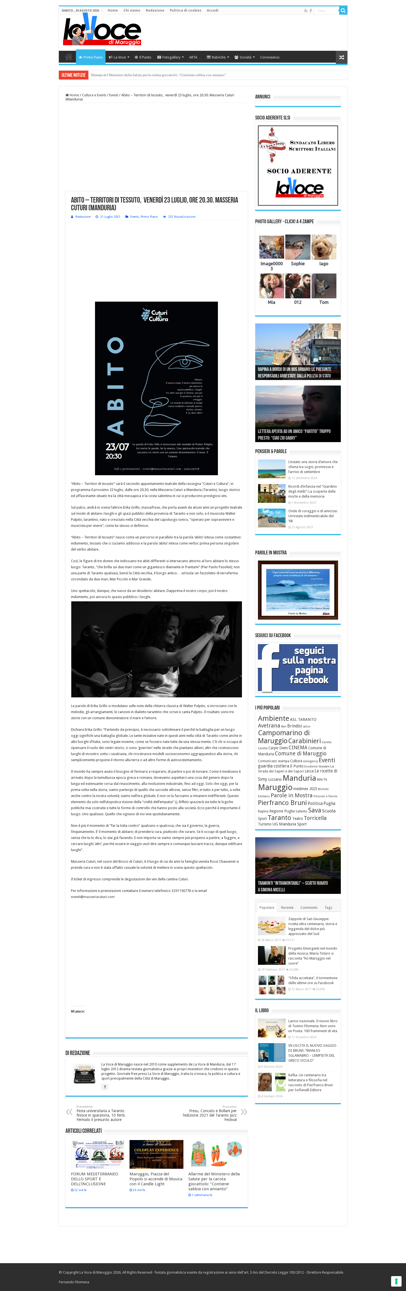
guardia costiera (273, 766)
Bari (283, 726)
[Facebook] (310, 10)
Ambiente (273, 718)
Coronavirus (270, 57)
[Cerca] (343, 10)
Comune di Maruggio (300, 753)
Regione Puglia (282, 811)
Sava (314, 810)
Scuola (329, 811)
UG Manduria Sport (289, 824)
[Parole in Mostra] (298, 590)
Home (113, 10)
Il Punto (145, 57)
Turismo (264, 824)
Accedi (212, 10)
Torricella (315, 818)
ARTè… (195, 57)
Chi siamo (131, 10)
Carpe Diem (278, 748)
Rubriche (219, 57)
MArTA (322, 780)
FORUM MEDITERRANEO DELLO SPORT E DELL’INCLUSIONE (94, 1179)
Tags (328, 907)
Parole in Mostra (292, 795)
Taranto (279, 818)
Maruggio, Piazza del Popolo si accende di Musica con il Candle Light (156, 1179)
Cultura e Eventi (94, 95)
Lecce (309, 771)
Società (245, 57)
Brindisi (294, 726)
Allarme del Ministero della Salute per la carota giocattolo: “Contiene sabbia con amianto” (158, 75)
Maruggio (275, 787)
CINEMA (298, 747)
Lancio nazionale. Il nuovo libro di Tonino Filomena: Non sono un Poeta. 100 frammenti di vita (313, 1026)
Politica (315, 803)
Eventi (113, 95)
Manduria (299, 778)
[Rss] (306, 10)
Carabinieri (304, 741)
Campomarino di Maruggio (284, 737)
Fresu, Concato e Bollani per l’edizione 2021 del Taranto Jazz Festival (210, 1113)
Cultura (296, 761)
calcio (306, 726)
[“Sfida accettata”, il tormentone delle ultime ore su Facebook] (272, 985)
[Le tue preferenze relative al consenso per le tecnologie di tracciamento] (396, 1281)
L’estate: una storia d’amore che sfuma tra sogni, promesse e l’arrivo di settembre (313, 467)
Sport (262, 818)
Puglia (329, 803)
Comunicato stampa (273, 761)
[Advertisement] (242, 32)
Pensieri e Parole (325, 796)
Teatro (297, 818)
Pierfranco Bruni (282, 803)
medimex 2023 (305, 789)
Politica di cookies (185, 10)
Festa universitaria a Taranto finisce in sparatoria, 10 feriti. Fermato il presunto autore (101, 1113)
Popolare (267, 907)
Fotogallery (171, 57)
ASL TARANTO (303, 719)
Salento (301, 811)
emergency (310, 761)
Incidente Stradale (316, 766)
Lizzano (275, 779)
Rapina (263, 811)
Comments (309, 907)
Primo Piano (93, 57)
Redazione (155, 10)
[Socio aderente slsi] (298, 166)
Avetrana (269, 725)
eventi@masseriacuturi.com (93, 897)
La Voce (120, 57)
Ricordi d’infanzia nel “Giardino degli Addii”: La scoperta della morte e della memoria (312, 491)
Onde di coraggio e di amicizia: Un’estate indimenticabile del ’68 (313, 516)
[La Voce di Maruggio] (102, 27)
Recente (287, 907)
